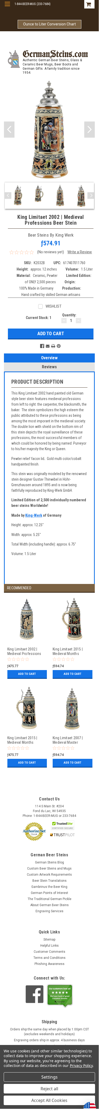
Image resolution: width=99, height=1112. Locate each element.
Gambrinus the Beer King (49, 887)
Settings (49, 1077)
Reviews (49, 366)
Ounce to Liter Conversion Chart (49, 24)
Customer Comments (49, 952)
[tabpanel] (26, 641)
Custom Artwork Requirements (49, 874)
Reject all (49, 1089)
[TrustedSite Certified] (62, 825)
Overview (49, 357)
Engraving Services (49, 911)
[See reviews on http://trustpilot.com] (60, 996)
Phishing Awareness (49, 964)
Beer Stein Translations (49, 881)
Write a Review (79, 252)
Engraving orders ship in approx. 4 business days (49, 1040)
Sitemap (49, 939)
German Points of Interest (49, 893)
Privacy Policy (81, 1065)
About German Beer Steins (49, 905)
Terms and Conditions (49, 958)
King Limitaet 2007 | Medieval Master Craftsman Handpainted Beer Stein (71, 740)
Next (89, 129)
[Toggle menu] (7, 7)
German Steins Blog (49, 862)
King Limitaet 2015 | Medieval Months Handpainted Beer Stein (71, 651)
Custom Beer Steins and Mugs (49, 868)
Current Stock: (38, 318)
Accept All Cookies (49, 1100)
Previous (9, 129)
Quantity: (69, 315)
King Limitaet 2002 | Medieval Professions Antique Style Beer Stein (25, 651)
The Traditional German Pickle (49, 899)
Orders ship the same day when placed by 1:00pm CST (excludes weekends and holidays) (49, 1031)
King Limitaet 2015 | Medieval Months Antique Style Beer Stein (25, 740)
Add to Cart (27, 674)
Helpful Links (49, 945)
